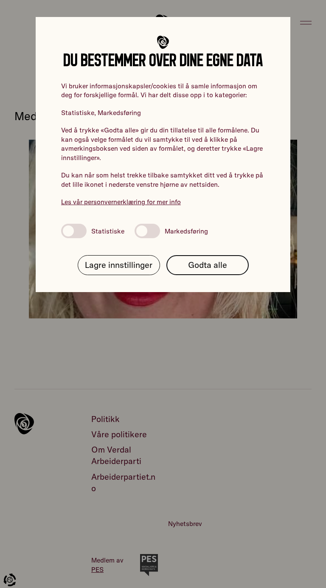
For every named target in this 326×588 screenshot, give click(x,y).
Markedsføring (186, 231)
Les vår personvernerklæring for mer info (121, 201)
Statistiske (107, 231)
